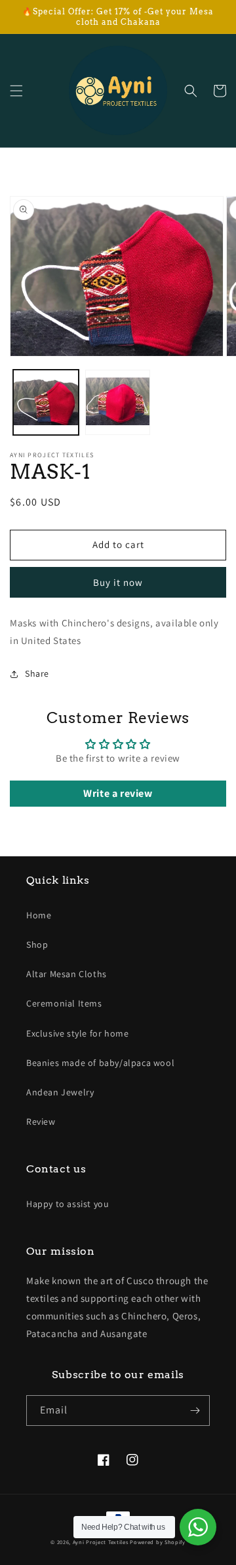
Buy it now (118, 582)
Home (38, 915)
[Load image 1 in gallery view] (46, 402)
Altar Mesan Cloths (66, 974)
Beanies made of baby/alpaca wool (100, 1063)
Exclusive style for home (77, 1033)
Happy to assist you (67, 1204)
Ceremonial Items (64, 1003)
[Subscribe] (194, 1410)
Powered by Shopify (158, 1541)
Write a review (117, 793)
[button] (16, 90)
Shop (37, 944)
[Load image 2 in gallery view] (118, 402)
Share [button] (37, 673)
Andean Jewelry (60, 1092)
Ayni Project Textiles (100, 1541)
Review (41, 1121)
